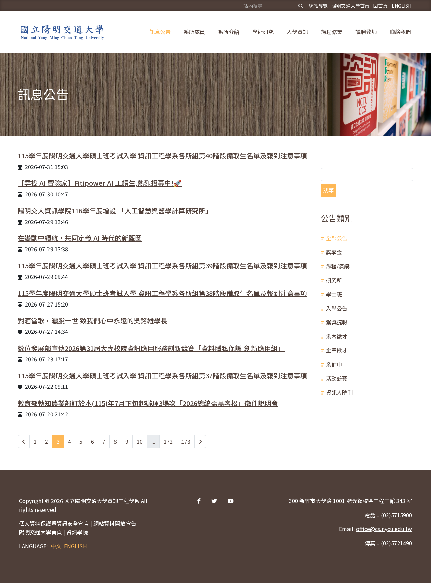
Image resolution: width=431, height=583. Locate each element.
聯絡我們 (400, 32)
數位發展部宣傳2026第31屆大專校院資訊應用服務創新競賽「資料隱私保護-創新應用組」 (151, 348)
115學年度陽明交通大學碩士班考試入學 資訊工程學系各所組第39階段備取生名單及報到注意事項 (162, 265)
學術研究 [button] (263, 32)
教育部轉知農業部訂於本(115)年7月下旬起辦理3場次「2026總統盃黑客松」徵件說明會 (148, 403)
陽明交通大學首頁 (350, 5)
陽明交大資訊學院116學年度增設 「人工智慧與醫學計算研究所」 (115, 210)
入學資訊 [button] (297, 32)
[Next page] (200, 441)
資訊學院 (77, 532)
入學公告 (336, 308)
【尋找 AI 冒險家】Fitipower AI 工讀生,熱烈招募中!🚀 (100, 183)
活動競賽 (336, 378)
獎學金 (334, 252)
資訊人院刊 (339, 392)
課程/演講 (338, 266)
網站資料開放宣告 (114, 523)
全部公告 (336, 238)
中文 (56, 546)
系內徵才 (336, 336)
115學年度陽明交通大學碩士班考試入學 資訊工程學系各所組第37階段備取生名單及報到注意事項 (162, 375)
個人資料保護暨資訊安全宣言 (54, 523)
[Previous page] (24, 441)
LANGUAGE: (33, 546)
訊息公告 (160, 32)
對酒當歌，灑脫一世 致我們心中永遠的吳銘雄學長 (92, 320)
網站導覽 (318, 5)
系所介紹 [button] (228, 32)
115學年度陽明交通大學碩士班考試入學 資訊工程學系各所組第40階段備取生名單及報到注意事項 (162, 156)
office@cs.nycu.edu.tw (384, 529)
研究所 (334, 280)
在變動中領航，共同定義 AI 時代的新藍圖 (80, 238)
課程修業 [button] (331, 32)
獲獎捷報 (336, 322)
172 (168, 441)
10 (140, 441)
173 (185, 441)
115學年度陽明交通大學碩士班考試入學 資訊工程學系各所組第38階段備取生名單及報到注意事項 (162, 293)
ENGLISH (401, 5)
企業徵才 (336, 350)
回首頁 (380, 5)
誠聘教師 (366, 32)
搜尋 (328, 190)
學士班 (334, 294)
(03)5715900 (396, 515)
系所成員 (194, 32)
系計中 (334, 364)
